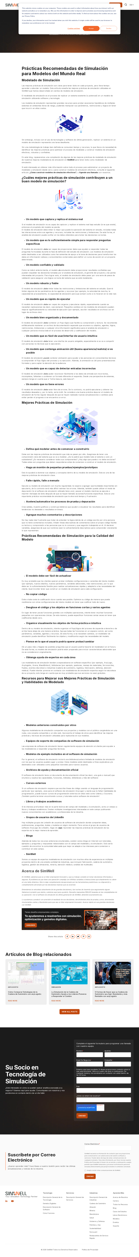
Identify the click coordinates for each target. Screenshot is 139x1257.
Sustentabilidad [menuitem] (95, 1228)
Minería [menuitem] (92, 1210)
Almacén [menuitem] (93, 1207)
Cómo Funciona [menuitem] (48, 1213)
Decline (108, 28)
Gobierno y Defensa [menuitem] (97, 1221)
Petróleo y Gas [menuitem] (95, 1225)
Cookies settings (74, 28)
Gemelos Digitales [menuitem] (49, 1203)
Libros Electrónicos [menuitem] (120, 1215)
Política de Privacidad (90, 1250)
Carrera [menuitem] (116, 1201)
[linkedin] (72, 936)
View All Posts (69, 1012)
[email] (89, 936)
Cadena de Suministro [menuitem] (98, 1203)
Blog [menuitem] (114, 1208)
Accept (91, 28)
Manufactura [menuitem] (94, 1214)
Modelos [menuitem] (116, 1219)
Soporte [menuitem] (116, 1226)
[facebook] (67, 936)
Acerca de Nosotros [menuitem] (120, 1197)
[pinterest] (83, 936)
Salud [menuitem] (92, 1218)
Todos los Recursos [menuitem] (120, 1204)
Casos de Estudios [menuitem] (120, 1211)
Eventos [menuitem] (116, 1222)
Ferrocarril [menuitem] (93, 1232)
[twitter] (78, 936)
